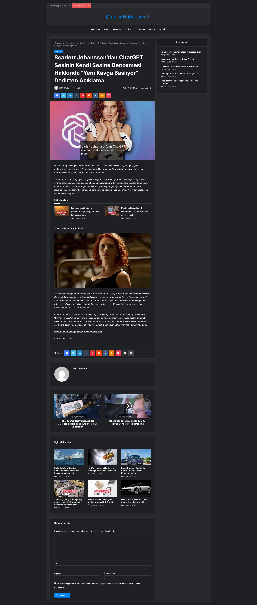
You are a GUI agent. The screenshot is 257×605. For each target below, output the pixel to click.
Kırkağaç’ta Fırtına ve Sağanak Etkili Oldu (180, 66)
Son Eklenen (182, 42)
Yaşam (152, 29)
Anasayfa (95, 29)
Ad (56, 563)
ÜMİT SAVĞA (64, 88)
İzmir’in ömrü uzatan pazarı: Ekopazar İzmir (181, 52)
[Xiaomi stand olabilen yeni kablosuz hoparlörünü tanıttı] (102, 488)
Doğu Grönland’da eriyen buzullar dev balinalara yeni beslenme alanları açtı (67, 470)
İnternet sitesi (110, 573)
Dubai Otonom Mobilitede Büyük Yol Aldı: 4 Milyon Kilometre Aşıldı (133, 470)
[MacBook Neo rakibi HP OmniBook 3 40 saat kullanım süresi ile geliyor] (112, 211)
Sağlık (128, 29)
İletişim (162, 29)
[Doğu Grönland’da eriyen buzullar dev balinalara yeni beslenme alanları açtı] (69, 457)
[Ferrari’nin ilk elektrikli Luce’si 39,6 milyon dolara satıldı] (136, 488)
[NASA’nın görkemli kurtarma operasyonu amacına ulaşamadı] (102, 457)
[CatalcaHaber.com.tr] (128, 17)
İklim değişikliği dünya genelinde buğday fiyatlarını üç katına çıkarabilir (85, 211)
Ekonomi (117, 29)
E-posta (58, 573)
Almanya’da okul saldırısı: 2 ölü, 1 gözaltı (179, 73)
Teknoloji (140, 29)
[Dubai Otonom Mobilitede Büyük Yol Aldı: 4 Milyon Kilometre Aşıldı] (136, 457)
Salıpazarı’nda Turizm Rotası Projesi (177, 59)
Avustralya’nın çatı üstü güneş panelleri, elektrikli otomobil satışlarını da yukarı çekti (68, 502)
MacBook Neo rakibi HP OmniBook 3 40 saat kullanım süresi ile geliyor (134, 211)
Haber (106, 29)
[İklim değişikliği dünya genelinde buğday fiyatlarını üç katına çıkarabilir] (61, 211)
